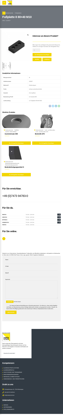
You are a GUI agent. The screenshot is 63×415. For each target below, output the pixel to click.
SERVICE (6, 405)
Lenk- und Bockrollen (50, 130)
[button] (28, 34)
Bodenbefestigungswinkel (11, 165)
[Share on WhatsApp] (59, 106)
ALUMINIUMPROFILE (9, 370)
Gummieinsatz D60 (11, 134)
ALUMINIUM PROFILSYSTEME (11, 368)
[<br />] (59, 215)
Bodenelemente (8, 13)
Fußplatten (18, 13)
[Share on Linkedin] (56, 106)
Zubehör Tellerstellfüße (11, 131)
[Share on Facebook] (50, 106)
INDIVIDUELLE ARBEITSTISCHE (12, 376)
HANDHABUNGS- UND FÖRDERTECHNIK (14, 379)
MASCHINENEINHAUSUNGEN (11, 374)
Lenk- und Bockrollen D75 (42, 131)
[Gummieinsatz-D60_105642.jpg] (16, 123)
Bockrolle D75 (40, 134)
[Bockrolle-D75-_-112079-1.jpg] (46, 123)
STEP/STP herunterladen (47, 60)
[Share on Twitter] (53, 106)
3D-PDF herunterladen (38, 60)
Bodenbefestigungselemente (12, 163)
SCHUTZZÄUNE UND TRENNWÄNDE (13, 372)
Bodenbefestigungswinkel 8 (14, 167)
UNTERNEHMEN (8, 407)
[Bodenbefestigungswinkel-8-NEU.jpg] (16, 154)
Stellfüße (16, 130)
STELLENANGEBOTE (9, 409)
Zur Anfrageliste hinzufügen (42, 54)
